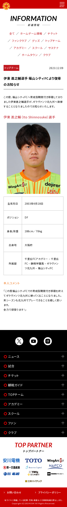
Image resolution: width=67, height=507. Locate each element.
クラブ (47, 55)
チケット (53, 33)
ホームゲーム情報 (31, 33)
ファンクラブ (19, 41)
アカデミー (20, 48)
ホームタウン (30, 55)
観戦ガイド (15, 385)
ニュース (13, 356)
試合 (11, 366)
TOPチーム (16, 394)
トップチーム (53, 41)
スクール (37, 48)
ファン (12, 423)
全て (12, 33)
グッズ (36, 41)
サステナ (53, 48)
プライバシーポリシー (49, 492)
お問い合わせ (14, 492)
